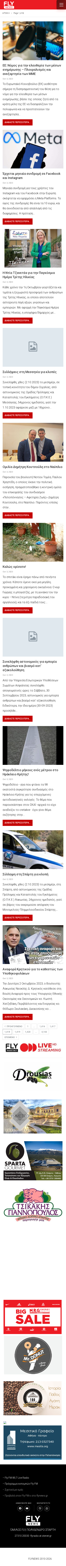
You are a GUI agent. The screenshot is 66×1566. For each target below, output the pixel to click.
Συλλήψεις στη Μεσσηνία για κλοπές (30, 372)
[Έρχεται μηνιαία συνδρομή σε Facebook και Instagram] (33, 149)
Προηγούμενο (14, 1026)
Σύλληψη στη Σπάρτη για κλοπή (25, 874)
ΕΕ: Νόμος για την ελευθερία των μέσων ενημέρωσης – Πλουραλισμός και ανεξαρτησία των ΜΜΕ (32, 70)
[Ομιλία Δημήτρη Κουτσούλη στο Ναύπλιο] (33, 442)
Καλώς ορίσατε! (14, 566)
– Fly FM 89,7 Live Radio (16, 1477)
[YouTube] (27, 1508)
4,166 (44, 1032)
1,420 (27, 1032)
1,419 (17, 1032)
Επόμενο (10, 1037)
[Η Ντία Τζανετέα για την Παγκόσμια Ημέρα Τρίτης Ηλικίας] (33, 248)
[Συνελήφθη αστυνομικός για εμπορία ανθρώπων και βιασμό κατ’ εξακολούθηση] (33, 637)
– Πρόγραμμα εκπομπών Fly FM (20, 1483)
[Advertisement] (33, 1261)
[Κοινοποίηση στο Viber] (40, 1508)
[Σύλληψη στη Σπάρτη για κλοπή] (33, 849)
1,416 (42, 1026)
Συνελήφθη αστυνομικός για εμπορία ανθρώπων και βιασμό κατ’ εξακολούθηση (30, 666)
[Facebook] (20, 1508)
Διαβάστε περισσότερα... (18, 122)
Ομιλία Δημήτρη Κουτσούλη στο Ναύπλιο (32, 467)
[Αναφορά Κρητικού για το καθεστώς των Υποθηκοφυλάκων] (33, 944)
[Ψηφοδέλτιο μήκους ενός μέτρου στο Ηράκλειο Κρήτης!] (33, 745)
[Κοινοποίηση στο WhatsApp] (47, 1508)
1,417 (52, 1026)
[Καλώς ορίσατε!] (33, 542)
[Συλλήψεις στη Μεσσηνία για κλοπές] (33, 347)
